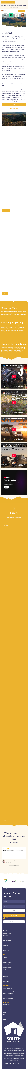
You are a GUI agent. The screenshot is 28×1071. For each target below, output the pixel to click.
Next (5, 293)
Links (4, 1019)
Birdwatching (6, 950)
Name (4, 899)
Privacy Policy (8, 1063)
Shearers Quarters (7, 962)
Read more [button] (5, 857)
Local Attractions (7, 943)
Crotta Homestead (7, 969)
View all (5, 930)
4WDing (5, 938)
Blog (4, 1014)
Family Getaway (7, 979)
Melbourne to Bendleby (8, 991)
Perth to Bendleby (7, 996)
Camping (5, 959)
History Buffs (6, 948)
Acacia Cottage (6, 964)
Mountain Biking (7, 933)
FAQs (4, 1017)
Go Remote (5, 976)
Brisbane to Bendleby (8, 993)
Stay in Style (6, 981)
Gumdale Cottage (7, 967)
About (4, 1012)
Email (4, 904)
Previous (6, 210)
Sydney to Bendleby (7, 988)
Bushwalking (6, 935)
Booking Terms (15, 1063)
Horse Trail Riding (7, 940)
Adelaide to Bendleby (8, 998)
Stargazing (5, 945)
